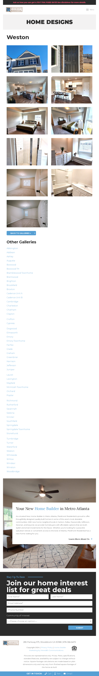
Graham (11, 353)
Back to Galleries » (21, 233)
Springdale (12, 425)
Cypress (10, 323)
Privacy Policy (47, 647)
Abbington (12, 248)
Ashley (10, 256)
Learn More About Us (79, 539)
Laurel (10, 375)
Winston (11, 467)
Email (69, 674)
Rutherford (12, 405)
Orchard (11, 391)
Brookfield (12, 285)
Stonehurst (12, 433)
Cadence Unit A (14, 293)
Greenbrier (12, 357)
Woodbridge (13, 471)
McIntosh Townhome (17, 387)
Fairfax (10, 345)
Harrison (11, 361)
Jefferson (11, 365)
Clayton (10, 314)
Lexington (12, 379)
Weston (10, 451)
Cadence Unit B (14, 297)
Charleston (12, 306)
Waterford (12, 447)
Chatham (11, 310)
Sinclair (10, 417)
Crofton (11, 319)
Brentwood (12, 277)
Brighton (11, 281)
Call (49, 674)
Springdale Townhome (18, 429)
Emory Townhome (16, 341)
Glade (10, 349)
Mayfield (11, 383)
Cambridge (12, 301)
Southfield (12, 421)
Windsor (11, 463)
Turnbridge (12, 439)
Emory (10, 337)
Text (58, 674)
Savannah (12, 409)
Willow (10, 459)
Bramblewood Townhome (20, 273)
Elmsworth (12, 333)
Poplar (10, 395)
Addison (11, 252)
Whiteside (12, 455)
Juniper (10, 369)
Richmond (12, 401)
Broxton (11, 289)
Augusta (11, 261)
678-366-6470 (69, 642)
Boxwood (11, 265)
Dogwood (12, 328)
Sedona (10, 413)
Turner (10, 443)
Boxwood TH (13, 269)
